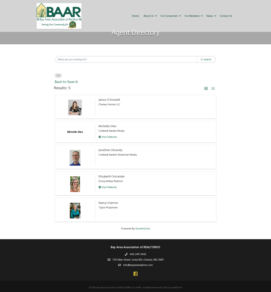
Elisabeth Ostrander (111, 176)
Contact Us (226, 15)
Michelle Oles (107, 126)
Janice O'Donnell (109, 99)
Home (135, 15)
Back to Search (66, 82)
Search (207, 59)
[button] (206, 88)
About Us (148, 15)
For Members (192, 15)
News (209, 15)
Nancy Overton (108, 202)
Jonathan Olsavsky (110, 150)
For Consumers (169, 15)
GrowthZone (143, 228)
